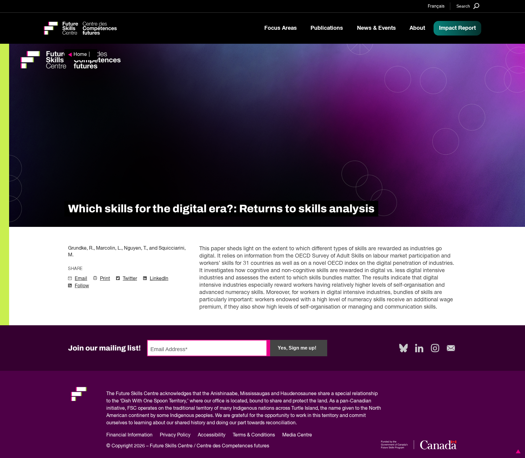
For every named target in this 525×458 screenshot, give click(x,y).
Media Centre (297, 435)
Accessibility (211, 435)
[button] (517, 451)
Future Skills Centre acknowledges (153, 393)
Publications (327, 28)
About (417, 28)
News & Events (376, 28)
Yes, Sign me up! (297, 347)
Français (436, 6)
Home (80, 54)
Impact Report (457, 28)
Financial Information (129, 435)
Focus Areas (280, 28)
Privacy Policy (175, 435)
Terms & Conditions (254, 435)
